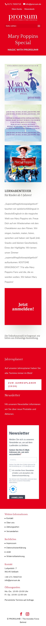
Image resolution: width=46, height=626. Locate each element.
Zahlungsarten (12, 527)
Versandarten (12, 531)
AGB (8, 552)
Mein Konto (17, 9)
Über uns (10, 522)
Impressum (11, 543)
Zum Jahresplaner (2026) (22, 385)
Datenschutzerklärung (16, 547)
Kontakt (9, 518)
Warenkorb (29, 9)
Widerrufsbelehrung (15, 556)
